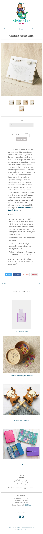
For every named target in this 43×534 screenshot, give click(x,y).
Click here (28, 505)
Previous (3, 283)
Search (32, 527)
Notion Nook (21, 465)
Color (21, 120)
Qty (27, 133)
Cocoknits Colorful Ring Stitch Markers (21, 376)
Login (20, 3)
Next (40, 283)
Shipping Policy (26, 527)
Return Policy (18, 527)
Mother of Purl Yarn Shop (22, 529)
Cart (22, 29)
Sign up (24, 3)
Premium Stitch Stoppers (21, 420)
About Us (11, 527)
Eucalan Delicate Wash (21, 331)
